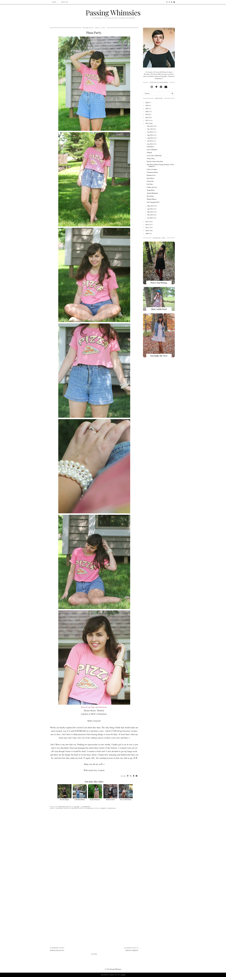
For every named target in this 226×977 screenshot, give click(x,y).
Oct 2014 (150, 132)
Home (54, 2)
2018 (147, 114)
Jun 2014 (150, 144)
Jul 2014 (150, 141)
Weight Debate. (152, 199)
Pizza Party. (150, 196)
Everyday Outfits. (63, 808)
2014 (147, 123)
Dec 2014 (150, 126)
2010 (147, 230)
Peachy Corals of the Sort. (155, 161)
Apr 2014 (150, 209)
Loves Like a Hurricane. (154, 155)
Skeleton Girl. (110, 799)
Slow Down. (150, 178)
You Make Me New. (159, 355)
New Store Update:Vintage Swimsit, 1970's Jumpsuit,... (160, 165)
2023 (147, 108)
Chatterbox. (150, 146)
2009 (147, 233)
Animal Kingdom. (152, 193)
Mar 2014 (150, 212)
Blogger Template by (113, 975)
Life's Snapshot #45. (153, 202)
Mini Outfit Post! (159, 309)
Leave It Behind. (152, 149)
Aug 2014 (150, 138)
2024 (147, 105)
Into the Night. (64, 799)
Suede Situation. (95, 799)
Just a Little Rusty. (126, 799)
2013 (147, 222)
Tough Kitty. (151, 190)
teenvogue (111, 808)
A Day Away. (151, 158)
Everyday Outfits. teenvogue (82, 808)
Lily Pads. (150, 184)
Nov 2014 (150, 129)
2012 (147, 224)
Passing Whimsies (113, 12)
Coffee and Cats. (152, 187)
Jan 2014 (150, 218)
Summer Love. (151, 175)
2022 (147, 111)
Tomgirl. (149, 152)
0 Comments (85, 806)
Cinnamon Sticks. (152, 172)
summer (103, 808)
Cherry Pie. (150, 181)
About (63, 2)
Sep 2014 (150, 135)
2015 (147, 120)
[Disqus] (94, 847)
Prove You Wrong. (159, 282)
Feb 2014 (150, 215)
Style (97, 808)
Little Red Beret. (80, 799)
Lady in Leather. (152, 169)
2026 (147, 102)
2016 (147, 117)
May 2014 (150, 206)
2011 (147, 227)
